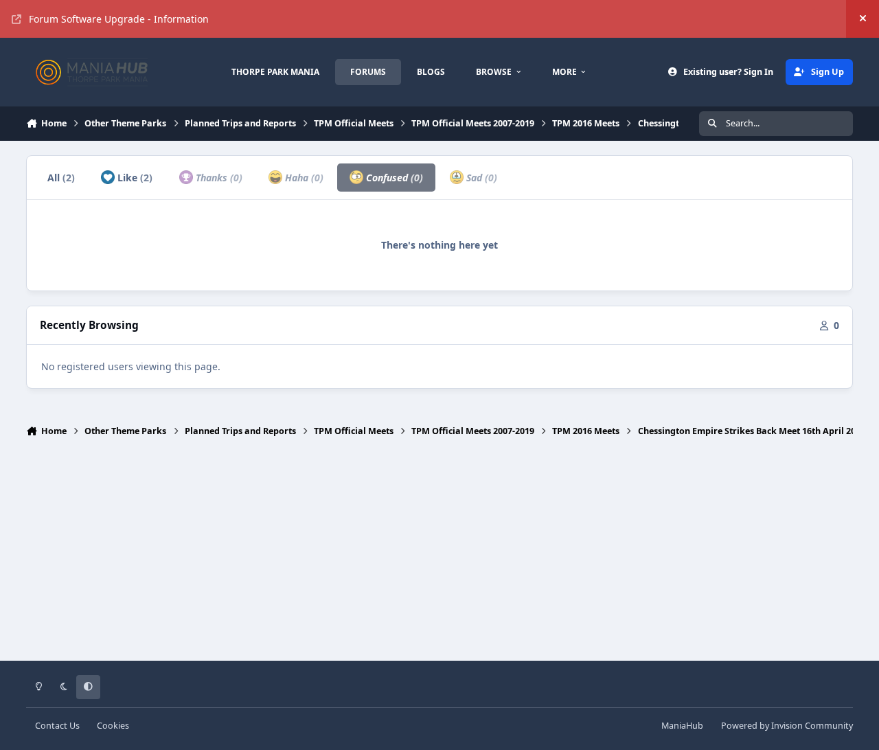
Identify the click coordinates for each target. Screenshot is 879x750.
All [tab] (61, 177)
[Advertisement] (439, 555)
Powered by (787, 725)
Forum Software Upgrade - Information (119, 18)
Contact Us (57, 725)
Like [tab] (133, 177)
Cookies (113, 725)
